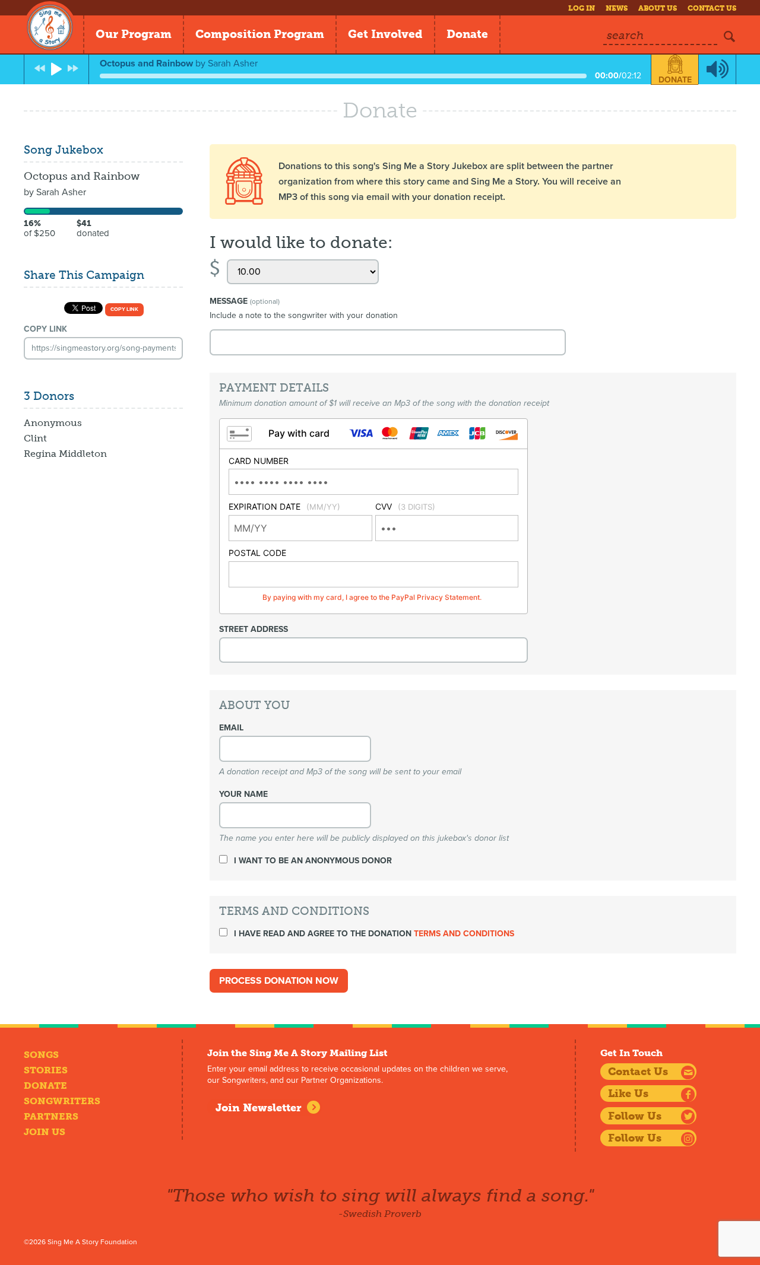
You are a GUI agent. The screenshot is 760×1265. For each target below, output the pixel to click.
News (617, 8)
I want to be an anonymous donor (312, 861)
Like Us (628, 1093)
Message (245, 301)
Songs (41, 1054)
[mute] (717, 69)
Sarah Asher (61, 192)
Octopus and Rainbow (82, 176)
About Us (657, 8)
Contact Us (712, 8)
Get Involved (385, 34)
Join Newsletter (259, 1107)
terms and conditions (464, 934)
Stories (46, 1070)
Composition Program (259, 34)
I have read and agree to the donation (373, 934)
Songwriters (62, 1101)
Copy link (124, 309)
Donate (467, 34)
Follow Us (634, 1116)
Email (231, 728)
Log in (581, 8)
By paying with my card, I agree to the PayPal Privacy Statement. (372, 597)
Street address (253, 629)
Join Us (44, 1131)
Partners (51, 1116)
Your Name (243, 794)
